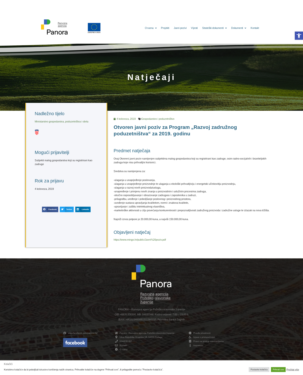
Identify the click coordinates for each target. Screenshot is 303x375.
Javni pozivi (180, 28)
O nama (149, 28)
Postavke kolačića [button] (259, 369)
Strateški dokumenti (213, 28)
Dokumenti (237, 28)
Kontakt (255, 28)
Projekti (165, 28)
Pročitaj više (292, 369)
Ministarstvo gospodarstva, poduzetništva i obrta (61, 121)
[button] (299, 36)
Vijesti (194, 28)
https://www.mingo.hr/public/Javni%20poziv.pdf (140, 239)
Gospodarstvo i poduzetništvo (157, 119)
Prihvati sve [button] (278, 369)
